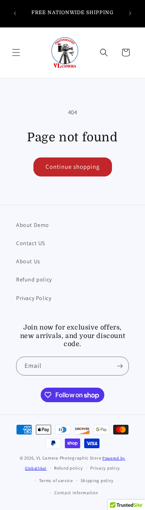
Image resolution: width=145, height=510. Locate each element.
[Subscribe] (119, 366)
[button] (16, 52)
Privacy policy (105, 468)
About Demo (32, 225)
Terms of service (56, 480)
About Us (28, 261)
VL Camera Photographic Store (69, 458)
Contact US (30, 243)
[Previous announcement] (15, 13)
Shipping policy (97, 480)
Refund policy (34, 279)
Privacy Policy (33, 298)
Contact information (76, 492)
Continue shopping (73, 166)
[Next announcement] (130, 13)
